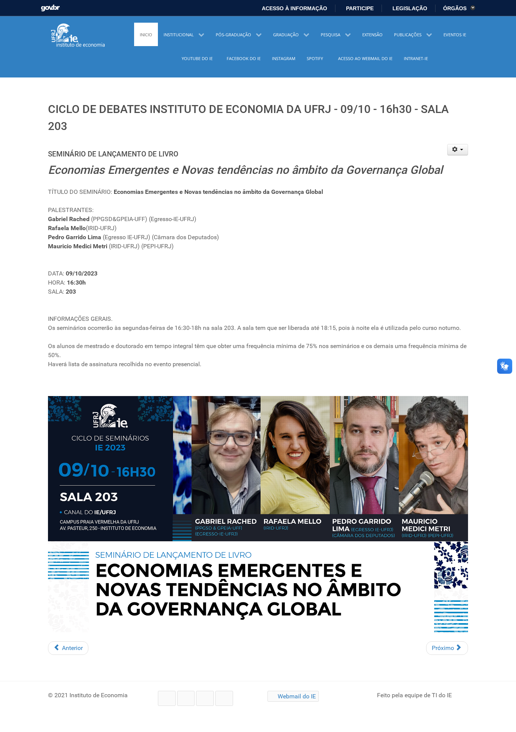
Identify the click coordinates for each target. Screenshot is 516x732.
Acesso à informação (294, 8)
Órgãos (455, 8)
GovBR (50, 6)
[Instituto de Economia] (78, 35)
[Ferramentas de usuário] (457, 149)
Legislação (409, 8)
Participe (359, 8)
